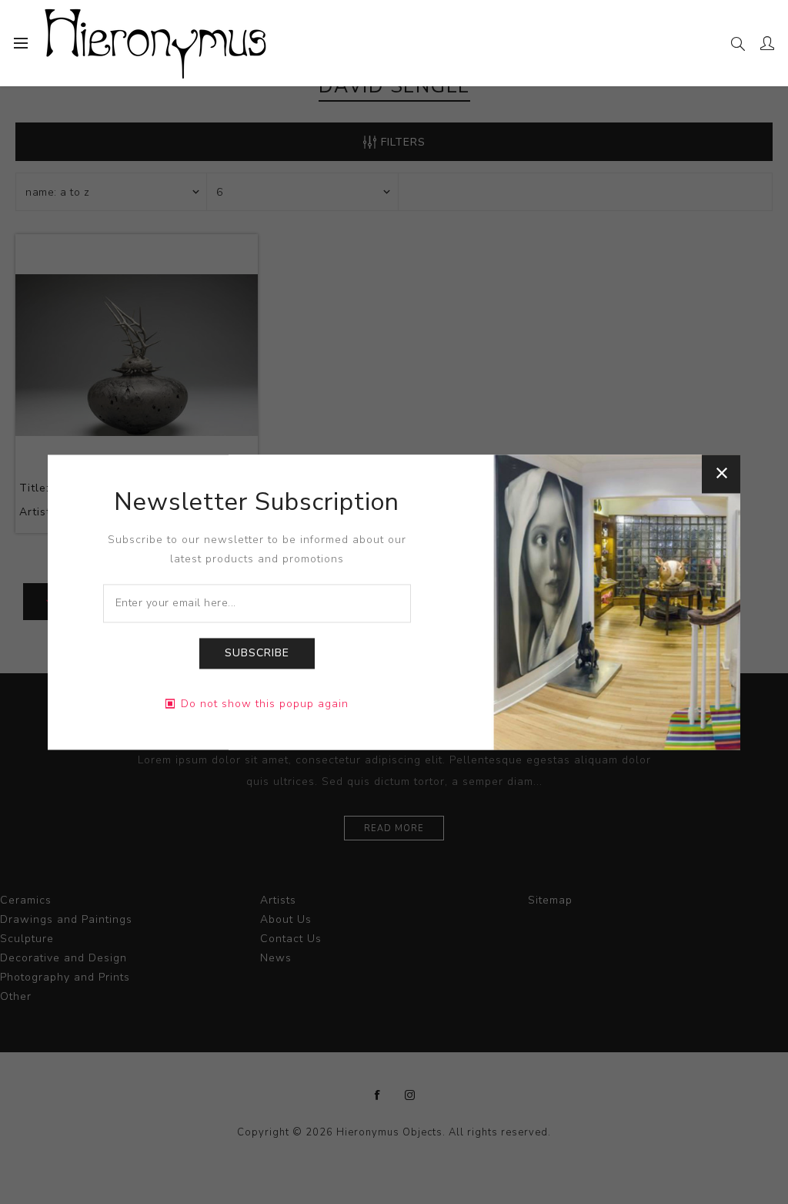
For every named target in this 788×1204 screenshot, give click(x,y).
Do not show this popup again (265, 703)
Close (721, 473)
